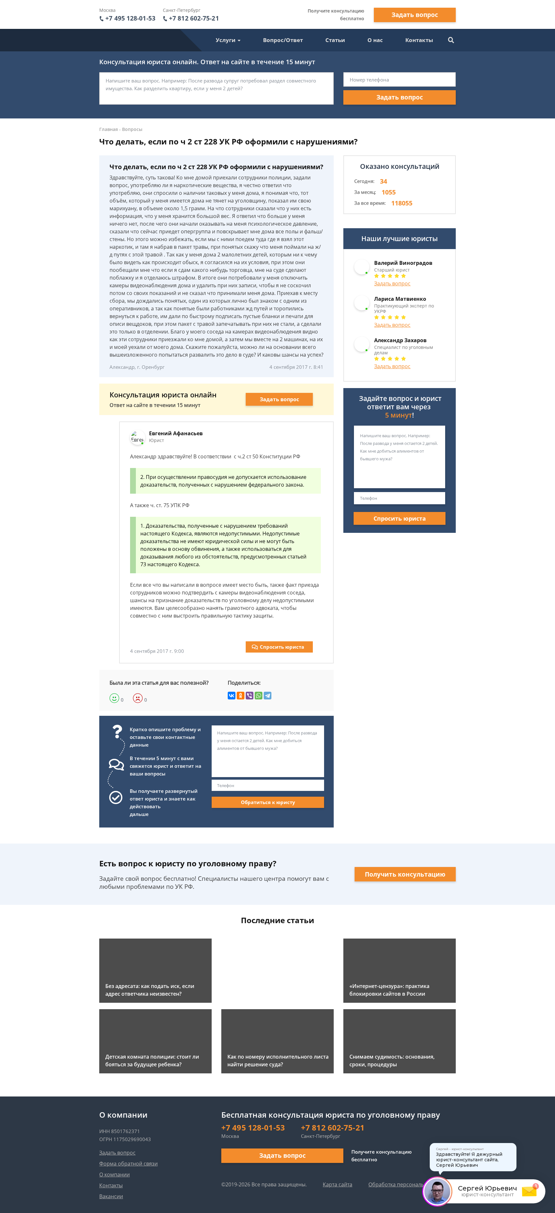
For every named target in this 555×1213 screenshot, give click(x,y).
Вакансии (111, 1196)
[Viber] (249, 695)
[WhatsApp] (258, 695)
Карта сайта (337, 1184)
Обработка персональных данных (411, 1184)
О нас (375, 40)
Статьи (335, 40)
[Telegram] (267, 695)
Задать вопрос (415, 15)
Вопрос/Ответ (283, 40)
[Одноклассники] (240, 695)
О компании (114, 1174)
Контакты (419, 40)
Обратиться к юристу (268, 802)
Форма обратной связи (128, 1163)
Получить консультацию (405, 874)
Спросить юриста (282, 647)
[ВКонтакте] (231, 695)
